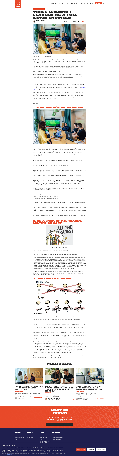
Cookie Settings (81, 449)
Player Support (56, 439)
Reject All (91, 449)
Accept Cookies (101, 449)
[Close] (116, 449)
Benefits (17, 435)
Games (61, 3)
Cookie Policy (43, 439)
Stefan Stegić (40, 20)
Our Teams (84, 3)
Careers (99, 3)
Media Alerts (30, 435)
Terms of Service (44, 435)
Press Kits (30, 437)
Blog (91, 3)
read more (19, 391)
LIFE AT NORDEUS (39, 9)
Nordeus (54, 435)
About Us (54, 3)
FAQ (16, 439)
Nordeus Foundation (58, 437)
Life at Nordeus (72, 3)
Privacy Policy (43, 437)
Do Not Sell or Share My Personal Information (45, 442)
